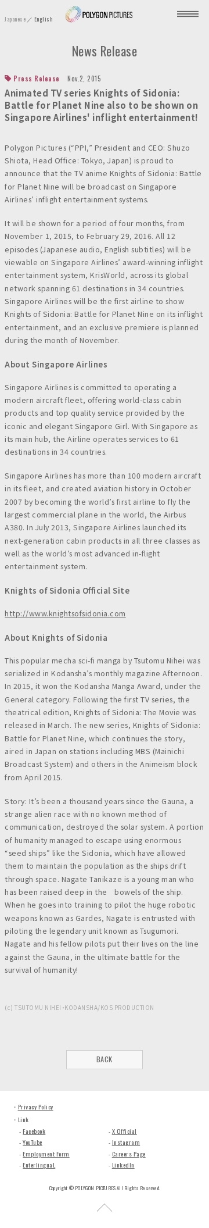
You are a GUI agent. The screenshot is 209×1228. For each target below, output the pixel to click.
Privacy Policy (35, 1106)
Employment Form (46, 1153)
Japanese (15, 19)
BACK (104, 1059)
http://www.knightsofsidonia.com (65, 613)
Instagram (126, 1142)
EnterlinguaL (39, 1164)
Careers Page (129, 1153)
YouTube (32, 1142)
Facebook (34, 1131)
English (43, 19)
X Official (124, 1131)
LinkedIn (123, 1164)
